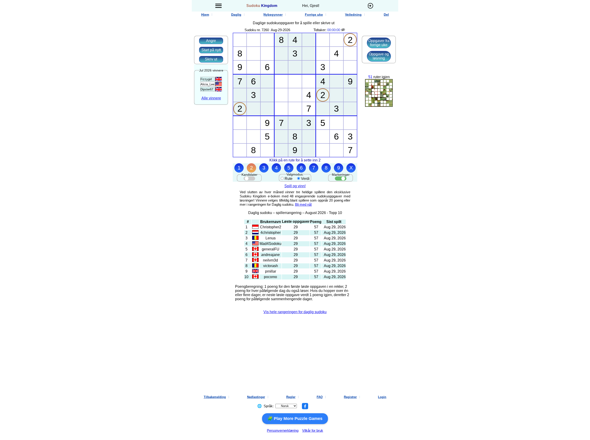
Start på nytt (211, 50)
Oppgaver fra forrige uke (378, 43)
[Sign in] (370, 5)
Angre (211, 41)
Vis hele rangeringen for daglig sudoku (295, 312)
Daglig (236, 14)
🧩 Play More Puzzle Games (295, 418)
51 (370, 77)
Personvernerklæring (282, 430)
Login (382, 397)
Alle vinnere (211, 98)
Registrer (350, 397)
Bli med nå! (303, 204)
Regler (290, 397)
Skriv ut (211, 59)
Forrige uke (314, 14)
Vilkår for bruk (312, 430)
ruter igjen (381, 77)
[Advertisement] (144, 81)
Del (386, 14)
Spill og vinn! (295, 186)
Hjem (205, 14)
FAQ (320, 397)
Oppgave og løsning (379, 56)
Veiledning (353, 14)
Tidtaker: (319, 30)
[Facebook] (304, 406)
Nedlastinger (256, 397)
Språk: (269, 406)
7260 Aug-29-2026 (276, 30)
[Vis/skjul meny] (218, 5)
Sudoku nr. (253, 30)
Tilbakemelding (215, 397)
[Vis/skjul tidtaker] (343, 30)
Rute (288, 179)
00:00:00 (333, 30)
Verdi (305, 179)
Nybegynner (273, 14)
